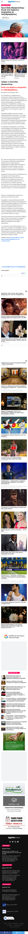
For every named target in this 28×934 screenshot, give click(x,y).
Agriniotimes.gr (5, 17)
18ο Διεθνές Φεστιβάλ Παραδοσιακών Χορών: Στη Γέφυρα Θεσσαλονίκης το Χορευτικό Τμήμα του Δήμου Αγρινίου (15, 705)
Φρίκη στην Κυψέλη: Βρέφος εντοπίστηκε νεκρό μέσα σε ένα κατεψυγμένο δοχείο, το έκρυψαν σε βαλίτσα (15, 694)
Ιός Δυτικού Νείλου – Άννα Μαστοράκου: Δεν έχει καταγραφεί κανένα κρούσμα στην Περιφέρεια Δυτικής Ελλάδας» (16, 700)
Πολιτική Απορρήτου (18, 925)
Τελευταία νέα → (14, 673)
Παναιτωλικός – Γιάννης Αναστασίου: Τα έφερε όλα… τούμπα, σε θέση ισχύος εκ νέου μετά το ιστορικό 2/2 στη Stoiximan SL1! (16, 717)
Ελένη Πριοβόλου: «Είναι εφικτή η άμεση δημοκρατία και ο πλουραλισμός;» (12, 239)
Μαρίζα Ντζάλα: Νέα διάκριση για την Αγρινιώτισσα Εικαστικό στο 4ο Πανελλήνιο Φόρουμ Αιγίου (16, 688)
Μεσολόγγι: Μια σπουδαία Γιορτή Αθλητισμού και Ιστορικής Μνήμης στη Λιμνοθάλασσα (16, 728)
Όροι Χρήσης (9, 925)
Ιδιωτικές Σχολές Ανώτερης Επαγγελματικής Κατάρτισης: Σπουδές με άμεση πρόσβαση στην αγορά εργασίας (16, 711)
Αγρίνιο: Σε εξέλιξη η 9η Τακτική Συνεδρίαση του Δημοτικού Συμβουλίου (16, 682)
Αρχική (5, 923)
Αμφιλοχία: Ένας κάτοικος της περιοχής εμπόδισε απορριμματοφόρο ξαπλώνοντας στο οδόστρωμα (16, 723)
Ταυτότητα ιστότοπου (15, 927)
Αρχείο (9, 923)
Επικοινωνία (15, 923)
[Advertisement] (14, 154)
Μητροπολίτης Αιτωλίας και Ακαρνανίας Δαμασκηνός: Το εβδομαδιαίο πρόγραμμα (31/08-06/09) (15, 677)
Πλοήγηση (21, 923)
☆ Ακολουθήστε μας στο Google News (13, 267)
